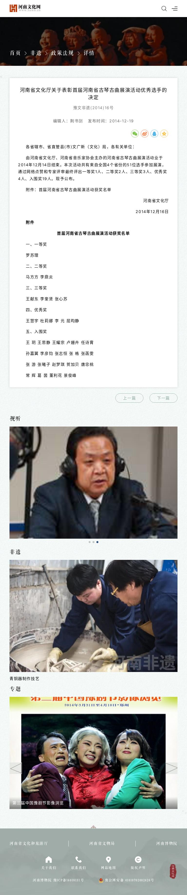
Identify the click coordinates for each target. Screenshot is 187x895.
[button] (90, 542)
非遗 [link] (36, 53)
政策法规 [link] (62, 53)
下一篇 (163, 398)
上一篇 (129, 398)
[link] (93, 483)
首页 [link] (15, 53)
